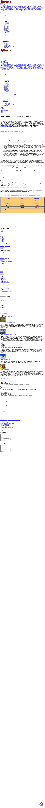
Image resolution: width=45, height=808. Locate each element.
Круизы (4, 37)
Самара (29, 9)
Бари (1, 267)
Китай (6, 20)
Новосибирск (38, 8)
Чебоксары (34, 10)
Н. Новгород (15, 8)
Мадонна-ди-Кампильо (5, 246)
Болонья (2, 268)
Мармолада (2, 259)
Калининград (19, 7)
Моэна (1, 260)
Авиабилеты (5, 40)
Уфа (16, 10)
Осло (37, 209)
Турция (6, 30)
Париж (7, 211)
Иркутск (12, 7)
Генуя (1, 272)
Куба (6, 21)
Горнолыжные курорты (7, 222)
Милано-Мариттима (4, 288)
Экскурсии (5, 38)
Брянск (28, 6)
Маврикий (7, 22)
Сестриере (2, 265)
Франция (7, 32)
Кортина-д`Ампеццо (4, 258)
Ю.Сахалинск (3, 11)
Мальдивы (7, 23)
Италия (6, 18)
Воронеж (2, 7)
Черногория (7, 33)
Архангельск (3, 6)
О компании (5, 43)
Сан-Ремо (2, 305)
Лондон (22, 211)
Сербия (6, 27)
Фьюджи (2, 283)
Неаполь (2, 274)
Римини (2, 289)
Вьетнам (7, 15)
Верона (1, 271)
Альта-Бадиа (2, 252)
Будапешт (8, 200)
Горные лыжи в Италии (5, 359)
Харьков (30, 10)
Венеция (37, 207)
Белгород (16, 6)
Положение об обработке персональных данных (10, 420)
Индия (6, 17)
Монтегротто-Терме (4, 281)
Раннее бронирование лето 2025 (9, 36)
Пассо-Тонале (3, 247)
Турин (1, 277)
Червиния (2, 241)
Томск (1, 10)
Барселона (8, 205)
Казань (15, 7)
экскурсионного (5, 126)
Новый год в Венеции (4, 369)
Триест (1, 276)
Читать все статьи (4, 378)
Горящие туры (5, 41)
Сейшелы (7, 26)
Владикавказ (37, 6)
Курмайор (2, 237)
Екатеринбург (7, 7)
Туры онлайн (7, 45)
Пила (1, 240)
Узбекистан (7, 31)
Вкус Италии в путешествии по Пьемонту (8, 322)
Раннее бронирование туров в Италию (8, 334)
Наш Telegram (5, 47)
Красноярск (33, 7)
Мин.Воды (2, 8)
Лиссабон (37, 205)
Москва (6, 8)
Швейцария (7, 34)
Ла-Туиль (2, 238)
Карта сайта (2, 419)
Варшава (22, 203)
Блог (4, 42)
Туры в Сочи (5, 399)
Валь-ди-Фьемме (3, 257)
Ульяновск (12, 10)
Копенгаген (7, 209)
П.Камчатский (10, 9)
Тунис (6, 29)
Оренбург (2, 9)
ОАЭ (6, 24)
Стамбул (8, 198)
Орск (6, 9)
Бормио (2, 230)
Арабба (1, 253)
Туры (4, 14)
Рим (8, 207)
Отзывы (6, 44)
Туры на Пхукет (6, 405)
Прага (22, 198)
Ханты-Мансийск (25, 10)
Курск (37, 7)
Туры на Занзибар (6, 407)
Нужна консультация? (4, 424)
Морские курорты (6, 225)
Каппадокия (36, 198)
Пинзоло (2, 248)
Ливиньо (2, 231)
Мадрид (22, 205)
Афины (36, 200)
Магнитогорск (41, 7)
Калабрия (2, 315)
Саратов (32, 9)
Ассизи (1, 266)
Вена (22, 200)
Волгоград (42, 6)
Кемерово (24, 7)
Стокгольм (22, 209)
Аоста (1, 236)
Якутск (7, 11)
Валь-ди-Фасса (3, 255)
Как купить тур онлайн (9, 46)
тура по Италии (12, 126)
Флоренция (22, 207)
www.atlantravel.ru (4, 417)
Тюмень (5, 10)
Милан (1, 273)
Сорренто (2, 293)
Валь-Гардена (3, 254)
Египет (6, 16)
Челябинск (39, 10)
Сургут (35, 9)
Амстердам (36, 211)
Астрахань (8, 6)
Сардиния (2, 309)
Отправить (3, 440)
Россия (6, 25)
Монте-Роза (2, 239)
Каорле (1, 299)
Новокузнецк (33, 8)
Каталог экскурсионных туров (9, 218)
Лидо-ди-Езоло (3, 300)
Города (4, 223)
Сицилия (2, 310)
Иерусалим (36, 203)
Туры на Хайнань (6, 401)
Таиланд (7, 28)
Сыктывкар (39, 9)
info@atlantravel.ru (4, 416)
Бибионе (2, 298)
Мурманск (10, 8)
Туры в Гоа (5, 409)
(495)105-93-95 (3, 4)
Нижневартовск (21, 8)
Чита (42, 10)
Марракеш (7, 203)
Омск (42, 8)
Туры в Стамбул (6, 403)
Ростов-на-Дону (19, 9)
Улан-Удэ (8, 10)
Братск (25, 6)
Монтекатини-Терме (4, 282)
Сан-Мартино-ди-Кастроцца (6, 261)
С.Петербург (25, 9)
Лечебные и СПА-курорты (8, 224)
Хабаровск (19, 10)
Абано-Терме (3, 279)
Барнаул (12, 6)
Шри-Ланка (7, 35)
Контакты (2, 12)
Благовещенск (21, 6)
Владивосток (32, 6)
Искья (1, 280)
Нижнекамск (27, 8)
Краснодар (28, 7)
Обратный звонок (4, 62)
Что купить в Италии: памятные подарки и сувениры (11, 347)
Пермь (14, 9)
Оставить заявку (8, 70)
